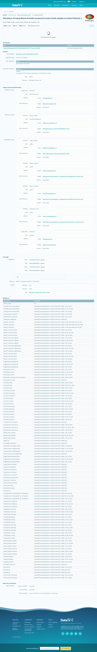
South (25, 267)
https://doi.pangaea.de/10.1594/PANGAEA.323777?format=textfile (21, 48)
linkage (39, 103)
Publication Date (10, 57)
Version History (38, 15)
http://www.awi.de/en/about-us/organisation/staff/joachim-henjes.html (63, 176)
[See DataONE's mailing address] (80, 633)
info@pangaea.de (47, 98)
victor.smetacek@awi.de (49, 216)
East (26, 263)
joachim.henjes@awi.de (49, 170)
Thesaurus (24, 80)
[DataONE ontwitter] (63, 633)
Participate (27, 622)
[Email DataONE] (71, 633)
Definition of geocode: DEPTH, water (39, 292)
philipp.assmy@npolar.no (50, 123)
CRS (26, 292)
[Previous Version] (33, 15)
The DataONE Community (28, 629)
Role (26, 94)
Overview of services (15, 623)
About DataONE (53, 622)
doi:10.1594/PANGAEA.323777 (24, 15)
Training (38, 624)
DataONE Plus (16, 626)
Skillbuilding (39, 622)
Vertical (12, 285)
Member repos (28, 624)
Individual (25, 115)
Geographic (11, 259)
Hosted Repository (15, 629)
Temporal (11, 281)
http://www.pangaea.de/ (49, 103)
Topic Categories (10, 61)
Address (26, 97)
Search (5, 11)
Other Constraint (23, 593)
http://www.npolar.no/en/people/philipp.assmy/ (56, 128)
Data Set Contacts (9, 114)
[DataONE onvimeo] (67, 633)
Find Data (17, 637)
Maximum (24, 288)
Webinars (39, 626)
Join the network (29, 626)
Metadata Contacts (9, 90)
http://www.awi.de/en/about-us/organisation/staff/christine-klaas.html (63, 199)
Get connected (66, 648)
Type (26, 76)
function (39, 107)
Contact (51, 626)
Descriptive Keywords (8, 68)
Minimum (25, 285)
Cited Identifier (10, 54)
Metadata (11, 11)
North (25, 259)
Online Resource (23, 103)
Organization (24, 90)
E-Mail (39, 98)
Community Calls (29, 632)
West (26, 270)
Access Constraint (22, 586)
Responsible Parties (9, 139)
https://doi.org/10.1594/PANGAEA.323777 (27, 54)
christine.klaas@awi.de (49, 193)
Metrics (51, 624)
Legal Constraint (10, 585)
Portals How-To (40, 629)
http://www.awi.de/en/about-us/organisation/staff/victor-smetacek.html (63, 222)
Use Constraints (23, 589)
